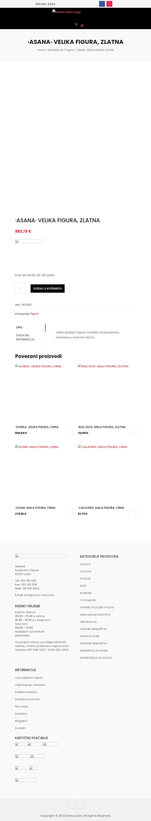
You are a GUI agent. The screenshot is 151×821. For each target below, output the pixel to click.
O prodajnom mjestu (29, 678)
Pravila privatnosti (27, 699)
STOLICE (85, 564)
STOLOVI (85, 571)
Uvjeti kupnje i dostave (30, 685)
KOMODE (86, 593)
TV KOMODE (88, 600)
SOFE (83, 586)
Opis (19, 327)
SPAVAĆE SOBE (89, 636)
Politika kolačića (26, 692)
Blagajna (21, 721)
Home (41, 50)
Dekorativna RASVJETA (95, 614)
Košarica (21, 714)
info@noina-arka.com (39, 595)
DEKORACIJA (55, 50)
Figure (70, 50)
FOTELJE (85, 579)
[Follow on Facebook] (102, 4)
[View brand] (29, 242)
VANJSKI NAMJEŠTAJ (93, 629)
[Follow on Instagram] (109, 4)
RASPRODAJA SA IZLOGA (96, 658)
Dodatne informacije (25, 337)
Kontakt (20, 728)
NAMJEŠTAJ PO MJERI (94, 650)
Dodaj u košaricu (48, 288)
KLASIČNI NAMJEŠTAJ (93, 643)
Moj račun (21, 706)
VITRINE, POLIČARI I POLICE (97, 607)
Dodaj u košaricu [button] (69, 431)
